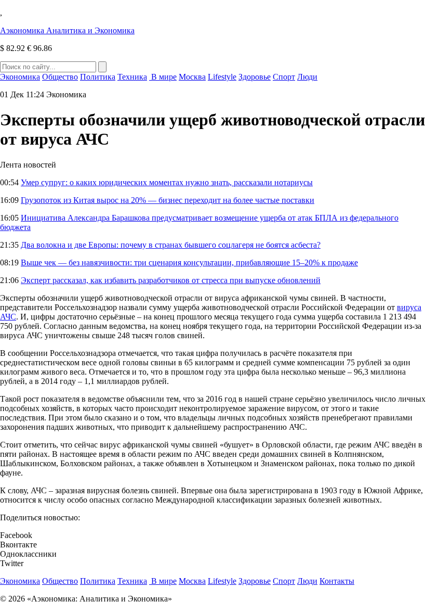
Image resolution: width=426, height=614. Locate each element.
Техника (132, 76)
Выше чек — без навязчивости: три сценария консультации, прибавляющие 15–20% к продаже (189, 262)
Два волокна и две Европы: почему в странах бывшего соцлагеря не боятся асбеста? (171, 244)
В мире (163, 76)
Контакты (337, 581)
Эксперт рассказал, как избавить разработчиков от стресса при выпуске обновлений (171, 280)
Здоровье (254, 76)
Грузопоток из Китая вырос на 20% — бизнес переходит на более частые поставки (167, 200)
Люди (307, 76)
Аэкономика (67, 30)
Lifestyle (222, 76)
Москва (192, 76)
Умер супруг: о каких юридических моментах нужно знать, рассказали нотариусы (167, 182)
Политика (97, 76)
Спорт (284, 76)
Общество (60, 76)
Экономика (20, 76)
